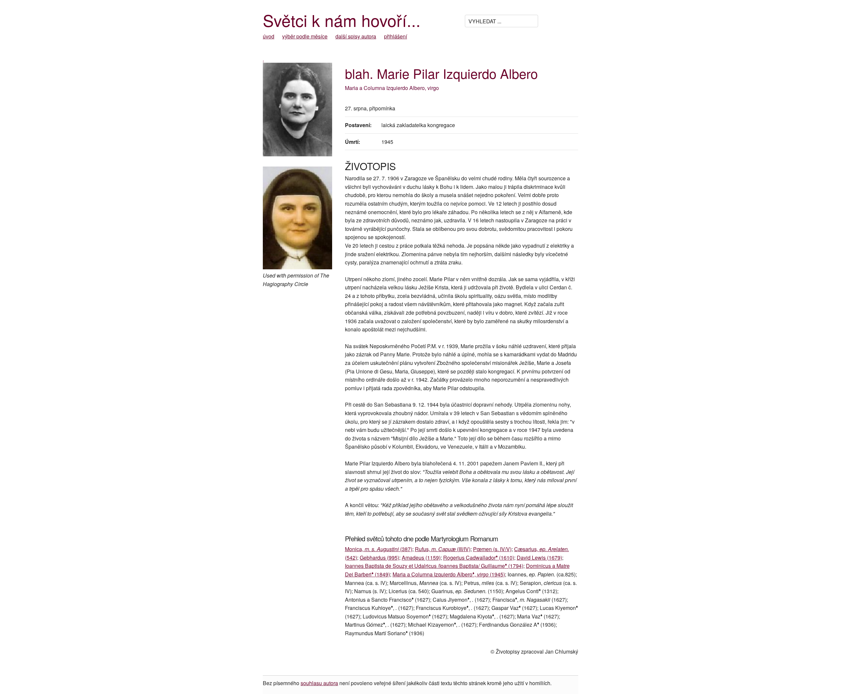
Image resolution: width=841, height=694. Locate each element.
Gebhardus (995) (379, 557)
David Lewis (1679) (539, 557)
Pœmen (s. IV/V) (492, 549)
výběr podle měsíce (305, 36)
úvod (268, 36)
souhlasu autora (319, 683)
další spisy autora (355, 36)
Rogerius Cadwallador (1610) (478, 557)
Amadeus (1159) (421, 557)
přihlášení (395, 36)
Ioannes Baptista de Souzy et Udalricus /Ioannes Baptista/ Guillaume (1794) (434, 566)
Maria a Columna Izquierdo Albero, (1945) (449, 574)
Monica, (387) (378, 549)
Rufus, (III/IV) (442, 549)
